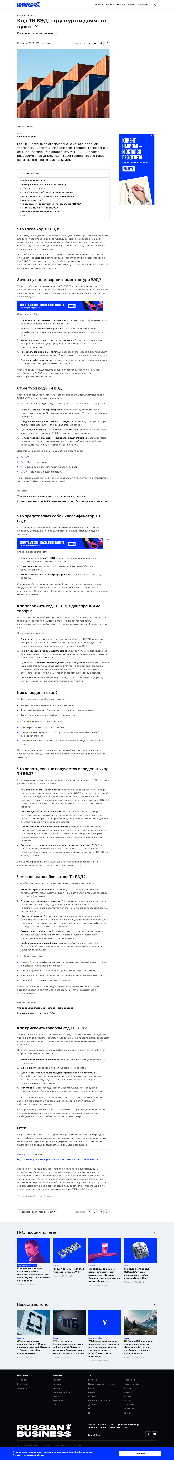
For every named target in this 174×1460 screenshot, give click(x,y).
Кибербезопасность (99, 1400)
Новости (98, 5)
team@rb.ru (94, 1435)
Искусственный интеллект (102, 1384)
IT (89, 1413)
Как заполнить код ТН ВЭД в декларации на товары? (47, 196)
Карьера (92, 1396)
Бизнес (31, 15)
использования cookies (60, 1452)
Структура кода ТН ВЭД (32, 188)
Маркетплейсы (132, 1384)
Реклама (92, 1380)
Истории (110, 5)
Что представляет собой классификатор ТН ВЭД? (46, 192)
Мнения (121, 5)
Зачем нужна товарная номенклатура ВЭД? (43, 185)
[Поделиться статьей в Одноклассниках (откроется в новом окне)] (101, 43)
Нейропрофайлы (61, 1392)
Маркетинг (129, 1380)
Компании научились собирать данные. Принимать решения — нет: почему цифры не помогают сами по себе (33, 1274)
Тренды (128, 1413)
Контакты (22, 1388)
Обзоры (131, 5)
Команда (21, 1380)
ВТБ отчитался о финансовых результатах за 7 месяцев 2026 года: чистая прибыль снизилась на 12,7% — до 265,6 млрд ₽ (68, 1347)
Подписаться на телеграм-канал (36, 1212)
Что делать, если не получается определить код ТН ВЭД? (50, 204)
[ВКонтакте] (154, 1434)
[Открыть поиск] (155, 4)
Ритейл (30, 126)
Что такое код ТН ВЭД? (32, 181)
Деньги (127, 1388)
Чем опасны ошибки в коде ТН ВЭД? (39, 208)
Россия (127, 1400)
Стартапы (129, 1405)
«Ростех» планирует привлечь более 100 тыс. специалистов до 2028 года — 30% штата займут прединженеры (33, 1347)
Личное (128, 1392)
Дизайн (92, 1405)
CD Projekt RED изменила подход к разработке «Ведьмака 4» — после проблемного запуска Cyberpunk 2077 (138, 1347)
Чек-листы (58, 1400)
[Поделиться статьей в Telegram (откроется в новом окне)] (89, 43)
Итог (22, 216)
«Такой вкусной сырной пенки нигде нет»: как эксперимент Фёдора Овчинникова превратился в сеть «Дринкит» (104, 1275)
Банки (91, 1388)
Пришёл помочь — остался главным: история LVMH (68, 1270)
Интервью (143, 5)
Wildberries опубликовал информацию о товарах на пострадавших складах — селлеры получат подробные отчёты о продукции (104, 1349)
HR (89, 1409)
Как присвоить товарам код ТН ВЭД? (39, 212)
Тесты (56, 1405)
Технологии (130, 1409)
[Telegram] (148, 1434)
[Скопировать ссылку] (107, 43)
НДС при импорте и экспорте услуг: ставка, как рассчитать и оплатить (57, 1159)
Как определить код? (31, 200)
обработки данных (84, 1452)
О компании (23, 1384)
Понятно (140, 1454)
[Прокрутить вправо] (154, 1232)
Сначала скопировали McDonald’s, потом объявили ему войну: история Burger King (137, 1273)
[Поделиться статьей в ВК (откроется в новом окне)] (95, 43)
